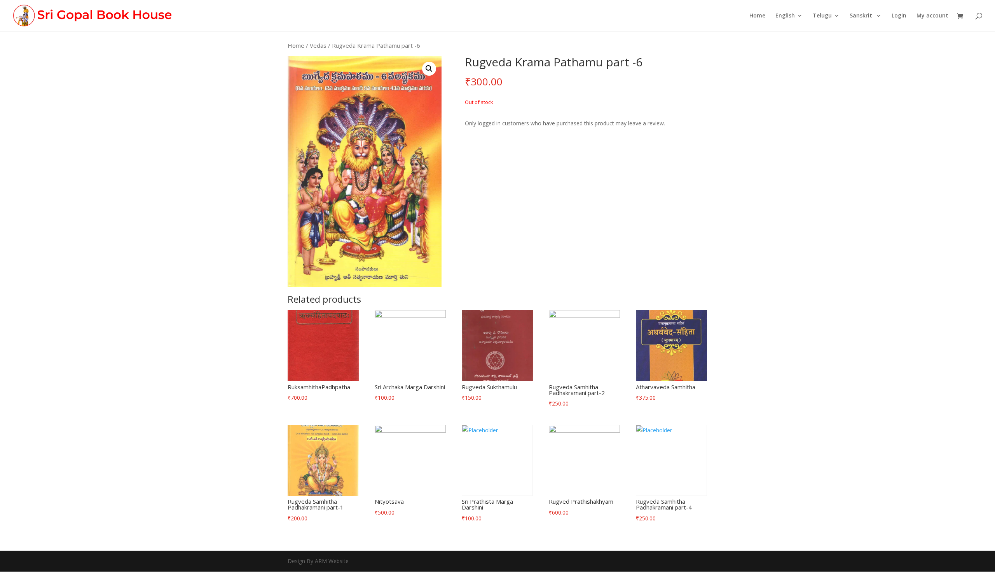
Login (899, 16)
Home (757, 16)
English (785, 16)
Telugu (822, 16)
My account (932, 16)
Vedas (318, 45)
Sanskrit (862, 16)
